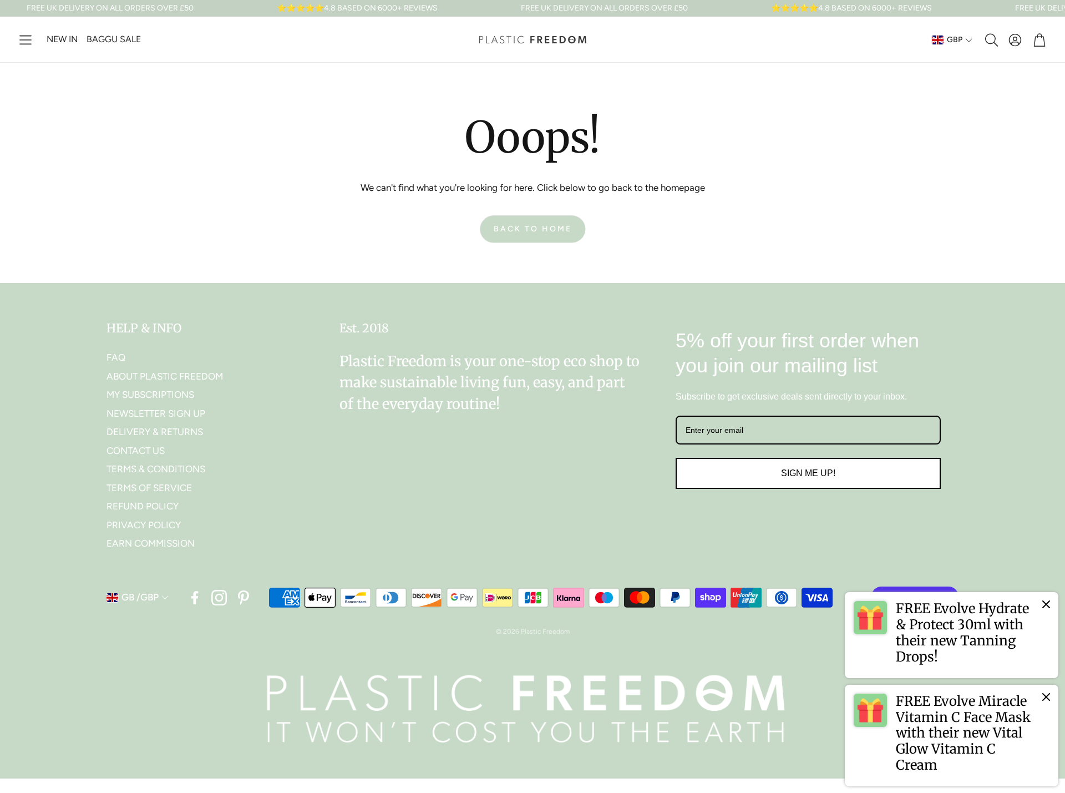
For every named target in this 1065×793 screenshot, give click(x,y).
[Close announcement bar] (1054, 8)
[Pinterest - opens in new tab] (243, 597)
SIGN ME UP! (808, 473)
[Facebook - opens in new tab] (194, 597)
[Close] (1046, 604)
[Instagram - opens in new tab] (219, 597)
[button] (25, 40)
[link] (951, 635)
